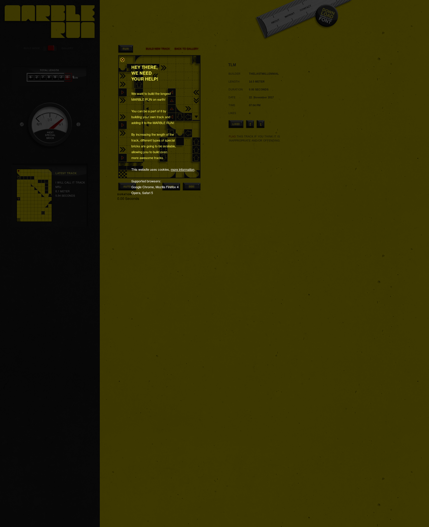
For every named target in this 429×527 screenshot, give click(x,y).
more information (182, 169)
